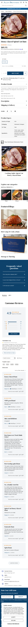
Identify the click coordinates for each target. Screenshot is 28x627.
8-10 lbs (5, 62)
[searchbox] (8, 358)
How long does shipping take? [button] (10, 274)
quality (12, 364)
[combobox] (14, 5)
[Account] (23, 2)
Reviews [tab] (4, 295)
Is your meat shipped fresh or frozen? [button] (11, 280)
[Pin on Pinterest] (15, 111)
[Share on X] (11, 111)
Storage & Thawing (8, 256)
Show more (5, 367)
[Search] (26, 5)
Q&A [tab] (10, 295)
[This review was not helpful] (22, 391)
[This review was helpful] (19, 391)
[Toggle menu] (2, 2)
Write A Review (14, 333)
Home (2, 11)
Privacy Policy (21, 613)
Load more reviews (14, 563)
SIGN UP (20, 596)
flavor (7, 364)
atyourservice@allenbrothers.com (11, 581)
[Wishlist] (21, 2)
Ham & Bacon (8, 11)
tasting (16, 364)
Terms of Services (18, 599)
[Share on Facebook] (7, 111)
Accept (13, 617)
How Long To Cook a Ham (10, 232)
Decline (13, 620)
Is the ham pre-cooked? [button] (8, 285)
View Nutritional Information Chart (13, 142)
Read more (7, 449)
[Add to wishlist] (25, 73)
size (4, 364)
